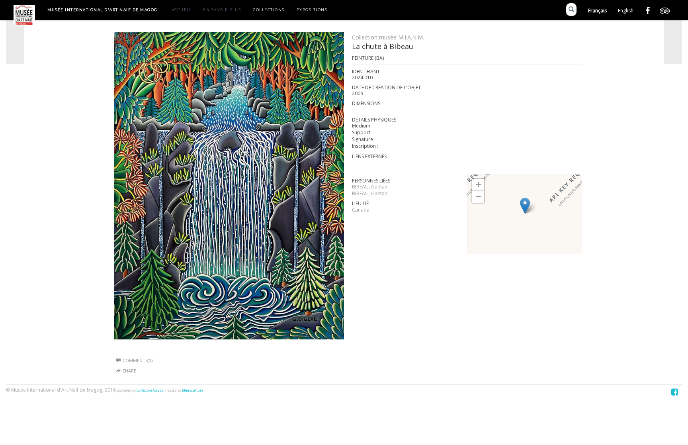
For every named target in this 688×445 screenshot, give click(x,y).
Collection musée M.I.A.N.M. (388, 37)
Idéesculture (192, 390)
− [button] (478, 197)
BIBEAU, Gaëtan (369, 186)
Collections (269, 10)
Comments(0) (137, 360)
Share (129, 371)
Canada (360, 209)
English (625, 10)
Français (597, 10)
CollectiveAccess (150, 390)
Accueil (182, 10)
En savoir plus (222, 10)
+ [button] (478, 185)
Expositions (312, 10)
